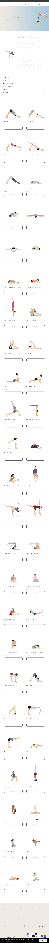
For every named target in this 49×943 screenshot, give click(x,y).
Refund (4, 916)
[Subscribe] (23, 926)
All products (20, 908)
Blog (33, 911)
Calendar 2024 (21, 911)
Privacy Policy (5, 913)
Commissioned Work (36, 908)
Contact (34, 913)
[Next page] (32, 897)
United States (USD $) (8, 937)
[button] (3, 4)
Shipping (4, 919)
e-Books (19, 913)
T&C (4, 911)
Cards (19, 919)
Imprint (4, 908)
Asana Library (22, 35)
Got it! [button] (43, 940)
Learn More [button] (8, 941)
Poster (19, 916)
